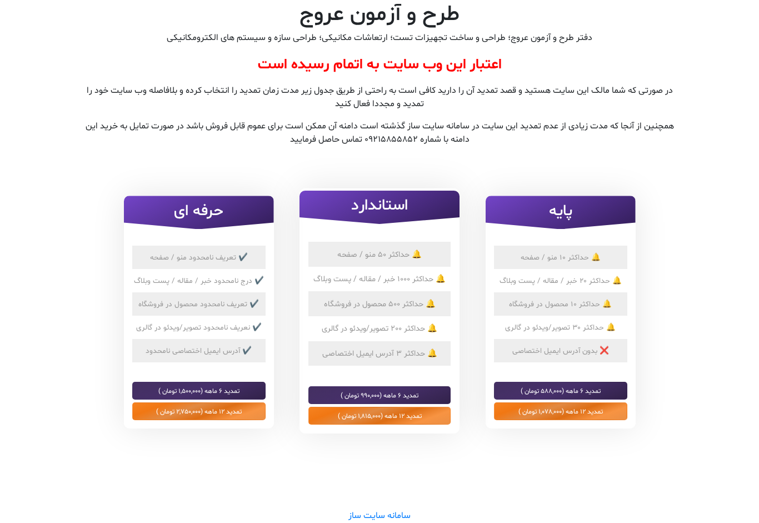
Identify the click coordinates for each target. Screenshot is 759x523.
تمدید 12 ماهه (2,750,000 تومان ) (199, 411)
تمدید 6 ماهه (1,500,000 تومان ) (198, 390)
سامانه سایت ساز (379, 515)
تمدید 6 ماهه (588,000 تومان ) (561, 390)
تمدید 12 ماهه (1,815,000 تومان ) (380, 415)
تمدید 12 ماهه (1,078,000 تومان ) (560, 411)
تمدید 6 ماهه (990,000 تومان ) (379, 395)
